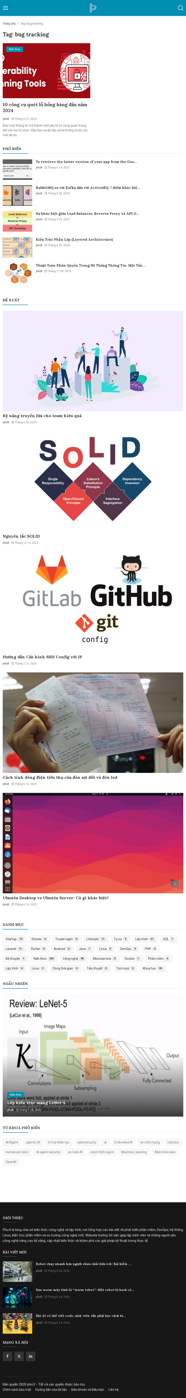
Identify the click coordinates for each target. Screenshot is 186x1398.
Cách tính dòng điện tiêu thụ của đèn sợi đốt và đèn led (60, 777)
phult (6, 118)
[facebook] (7, 1356)
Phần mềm (158, 958)
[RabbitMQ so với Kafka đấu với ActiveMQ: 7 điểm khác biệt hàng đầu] (17, 195)
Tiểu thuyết (97, 968)
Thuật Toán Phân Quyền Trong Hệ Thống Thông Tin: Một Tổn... (90, 265)
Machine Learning (134, 1152)
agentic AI (33, 1142)
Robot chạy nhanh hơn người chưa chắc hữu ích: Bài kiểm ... (83, 1264)
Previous (11, 1055)
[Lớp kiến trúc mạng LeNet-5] (93, 1055)
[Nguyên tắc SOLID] (93, 481)
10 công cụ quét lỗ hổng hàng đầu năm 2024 (45, 107)
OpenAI (11, 1162)
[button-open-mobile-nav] (5, 8)
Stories (39, 939)
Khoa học (152, 968)
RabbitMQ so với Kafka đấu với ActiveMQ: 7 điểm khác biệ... (88, 187)
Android (61, 949)
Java (84, 949)
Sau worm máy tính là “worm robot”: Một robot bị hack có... (85, 1290)
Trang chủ (9, 23)
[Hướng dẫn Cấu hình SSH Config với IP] (93, 602)
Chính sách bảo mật (17, 1389)
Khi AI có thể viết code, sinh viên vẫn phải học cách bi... (81, 1316)
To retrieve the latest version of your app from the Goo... (86, 162)
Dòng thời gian (65, 968)
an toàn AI (75, 1152)
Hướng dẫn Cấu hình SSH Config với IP (42, 656)
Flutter (38, 949)
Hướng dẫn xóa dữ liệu (51, 1389)
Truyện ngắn (66, 939)
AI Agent (12, 1142)
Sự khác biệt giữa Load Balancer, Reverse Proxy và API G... (87, 213)
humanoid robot (17, 1152)
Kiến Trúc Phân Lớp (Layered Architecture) (74, 239)
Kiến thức (44, 958)
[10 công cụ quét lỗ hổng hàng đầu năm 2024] (46, 70)
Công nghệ (73, 958)
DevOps (128, 949)
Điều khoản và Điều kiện (87, 1389)
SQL (168, 939)
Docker (132, 958)
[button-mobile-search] (180, 8)
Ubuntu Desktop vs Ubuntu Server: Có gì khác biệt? (56, 897)
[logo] (93, 8)
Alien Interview (165, 1152)
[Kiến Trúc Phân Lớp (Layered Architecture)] (17, 247)
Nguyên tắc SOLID (21, 536)
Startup (14, 939)
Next (175, 1055)
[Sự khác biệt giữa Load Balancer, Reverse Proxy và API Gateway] (17, 221)
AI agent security (48, 1152)
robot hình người (102, 1152)
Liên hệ (113, 1389)
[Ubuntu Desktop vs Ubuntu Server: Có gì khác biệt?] (93, 843)
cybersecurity (86, 1142)
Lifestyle (95, 939)
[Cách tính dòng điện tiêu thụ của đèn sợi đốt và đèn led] (93, 722)
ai (105, 1142)
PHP (150, 949)
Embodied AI (123, 1142)
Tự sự (120, 939)
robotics (173, 1142)
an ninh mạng (150, 1142)
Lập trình (144, 939)
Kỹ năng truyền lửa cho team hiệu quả (42, 415)
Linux (105, 949)
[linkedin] (30, 1356)
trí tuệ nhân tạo (58, 1142)
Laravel (14, 949)
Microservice (104, 958)
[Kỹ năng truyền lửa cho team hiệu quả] (93, 361)
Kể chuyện (15, 958)
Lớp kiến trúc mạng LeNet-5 (36, 1102)
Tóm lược (125, 968)
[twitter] (19, 1356)
